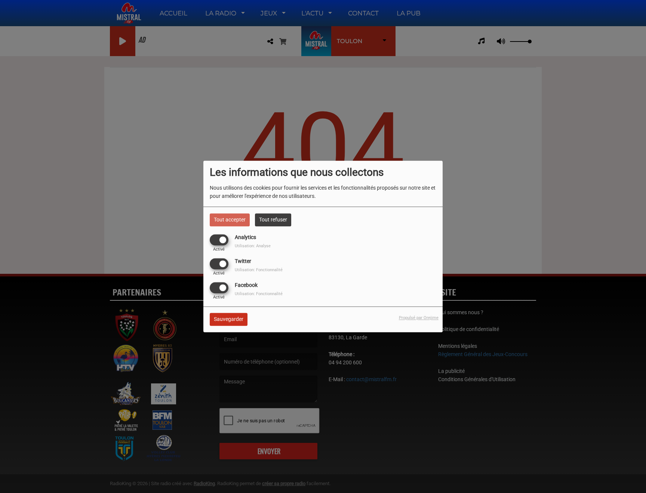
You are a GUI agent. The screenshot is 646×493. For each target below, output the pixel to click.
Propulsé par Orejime (419, 318)
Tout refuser (273, 220)
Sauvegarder (228, 319)
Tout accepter (230, 220)
